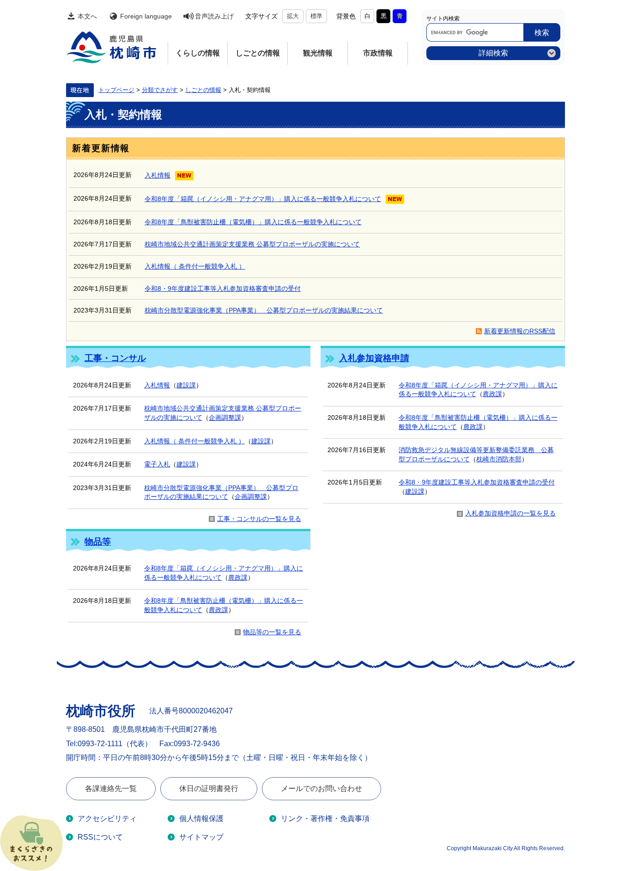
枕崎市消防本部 (499, 459)
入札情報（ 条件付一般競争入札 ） (195, 266)
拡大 (293, 15)
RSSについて (100, 837)
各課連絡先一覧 (111, 788)
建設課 (186, 385)
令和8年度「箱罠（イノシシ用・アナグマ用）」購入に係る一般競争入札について (263, 198)
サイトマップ (201, 837)
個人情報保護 (201, 818)
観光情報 (318, 53)
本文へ (87, 16)
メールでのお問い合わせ (321, 788)
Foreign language (146, 16)
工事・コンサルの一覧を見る (259, 518)
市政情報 (378, 53)
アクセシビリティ (107, 818)
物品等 (98, 541)
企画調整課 (225, 417)
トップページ (116, 90)
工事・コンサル (115, 358)
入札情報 (157, 175)
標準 (316, 15)
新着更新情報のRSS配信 (519, 331)
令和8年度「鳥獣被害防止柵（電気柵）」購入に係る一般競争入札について (253, 222)
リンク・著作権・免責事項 (325, 818)
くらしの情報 (198, 53)
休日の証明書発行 (208, 788)
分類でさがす (160, 90)
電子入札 (157, 464)
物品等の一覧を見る (272, 632)
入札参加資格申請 (374, 358)
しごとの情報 (258, 53)
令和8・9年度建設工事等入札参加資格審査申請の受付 (223, 288)
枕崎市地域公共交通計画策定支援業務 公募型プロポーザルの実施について (252, 244)
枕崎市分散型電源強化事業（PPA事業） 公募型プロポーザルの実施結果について (264, 310)
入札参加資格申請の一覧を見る (510, 513)
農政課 (492, 394)
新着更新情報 (101, 148)
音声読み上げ (214, 16)
